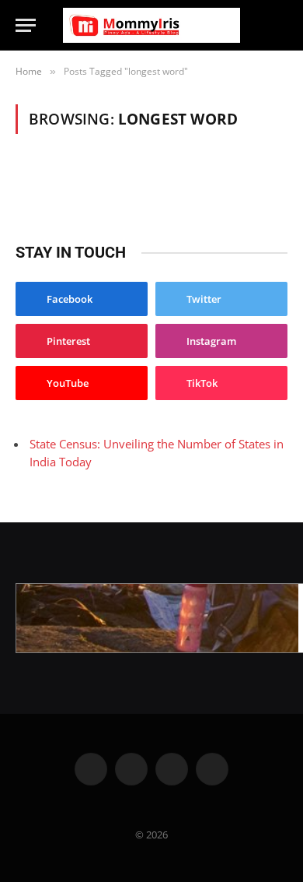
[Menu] (26, 25)
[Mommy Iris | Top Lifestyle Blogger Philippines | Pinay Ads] (151, 25)
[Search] (280, 25)
